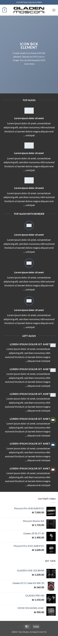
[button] (54, 10)
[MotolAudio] (29, 10)
